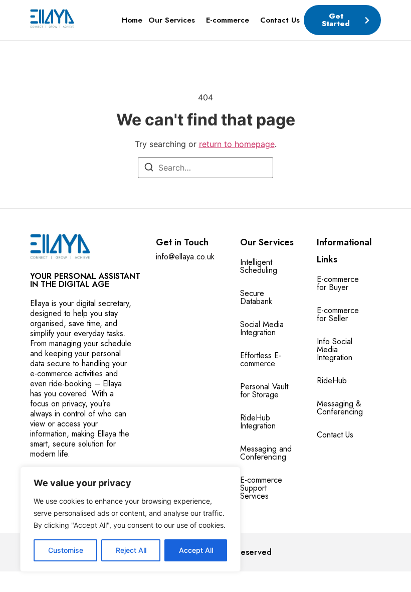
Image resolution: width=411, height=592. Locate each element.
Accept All (196, 550)
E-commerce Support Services (261, 488)
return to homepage (237, 144)
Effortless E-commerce (260, 359)
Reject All (131, 550)
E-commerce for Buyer (338, 283)
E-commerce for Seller (338, 314)
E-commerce (227, 20)
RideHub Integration (258, 421)
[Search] (149, 168)
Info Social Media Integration (334, 349)
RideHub (332, 380)
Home (132, 20)
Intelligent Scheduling (258, 266)
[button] (174, 20)
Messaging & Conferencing (340, 407)
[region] (130, 519)
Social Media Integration (262, 328)
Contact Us (280, 20)
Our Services (171, 20)
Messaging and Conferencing (266, 453)
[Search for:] (205, 167)
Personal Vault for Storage (264, 390)
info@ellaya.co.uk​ (185, 256)
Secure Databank (256, 297)
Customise (65, 550)
